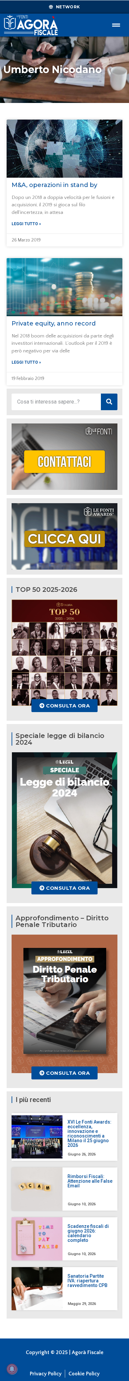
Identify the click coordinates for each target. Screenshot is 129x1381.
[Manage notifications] (12, 1369)
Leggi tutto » (26, 224)
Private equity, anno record (54, 323)
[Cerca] (109, 402)
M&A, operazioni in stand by (54, 185)
